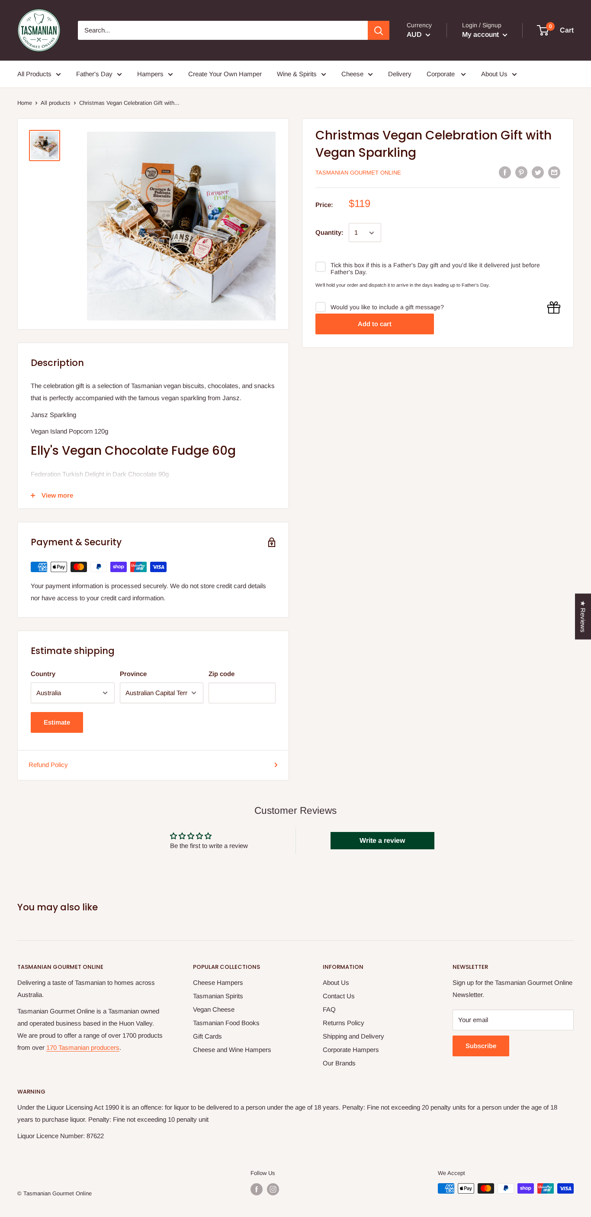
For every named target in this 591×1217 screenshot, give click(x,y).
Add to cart (375, 323)
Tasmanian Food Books (226, 1022)
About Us (336, 982)
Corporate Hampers (351, 1049)
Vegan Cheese (213, 1009)
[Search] (378, 30)
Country (43, 673)
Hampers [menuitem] (150, 74)
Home (24, 103)
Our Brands (339, 1063)
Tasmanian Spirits (218, 996)
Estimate (57, 722)
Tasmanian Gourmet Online (358, 172)
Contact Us (339, 996)
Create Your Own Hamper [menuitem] (225, 74)
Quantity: (329, 232)
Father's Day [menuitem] (94, 74)
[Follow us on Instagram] (273, 1189)
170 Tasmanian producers (82, 1047)
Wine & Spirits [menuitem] (297, 74)
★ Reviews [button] (583, 617)
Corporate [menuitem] (441, 74)
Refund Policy (48, 764)
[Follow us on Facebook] (257, 1189)
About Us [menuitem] (494, 74)
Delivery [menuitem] (399, 74)
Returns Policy (343, 1022)
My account (481, 34)
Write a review (382, 840)
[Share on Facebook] (505, 172)
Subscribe (481, 1045)
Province (133, 673)
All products (56, 103)
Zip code (221, 673)
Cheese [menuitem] (352, 74)
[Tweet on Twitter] (538, 172)
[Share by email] (554, 172)
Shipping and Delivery (353, 1036)
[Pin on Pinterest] (521, 172)
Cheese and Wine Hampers (232, 1049)
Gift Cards (207, 1036)
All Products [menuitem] (34, 74)
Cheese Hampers (218, 982)
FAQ (329, 1009)
